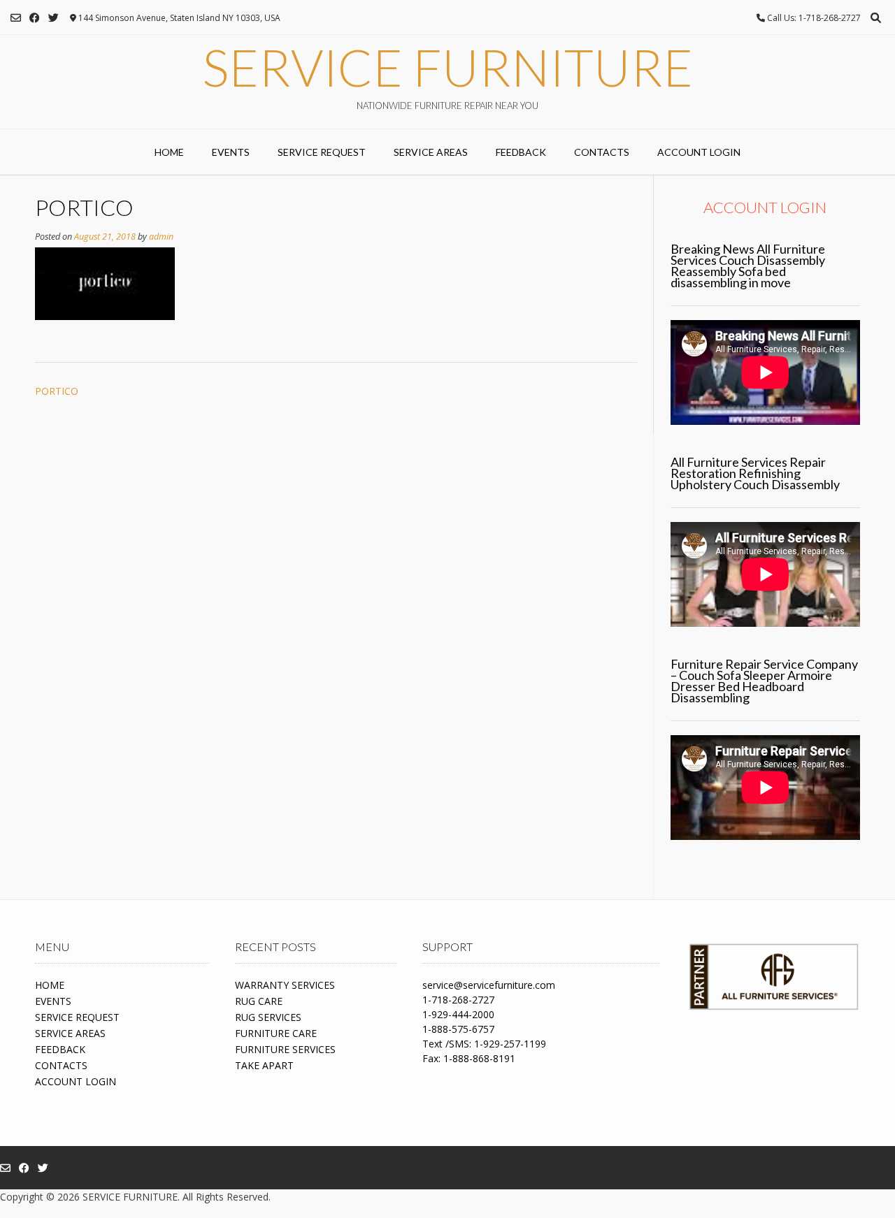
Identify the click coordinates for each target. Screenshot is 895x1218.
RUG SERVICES (268, 1017)
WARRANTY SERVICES (285, 985)
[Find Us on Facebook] (34, 17)
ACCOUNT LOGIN (698, 152)
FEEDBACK (521, 152)
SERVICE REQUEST (322, 152)
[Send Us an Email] (15, 17)
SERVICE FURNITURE (448, 67)
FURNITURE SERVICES (285, 1049)
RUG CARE (258, 1001)
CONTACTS (601, 152)
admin (161, 236)
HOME (169, 152)
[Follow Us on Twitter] (53, 17)
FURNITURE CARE (276, 1033)
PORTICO (56, 391)
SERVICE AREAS (431, 152)
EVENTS (231, 152)
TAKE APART (264, 1065)
